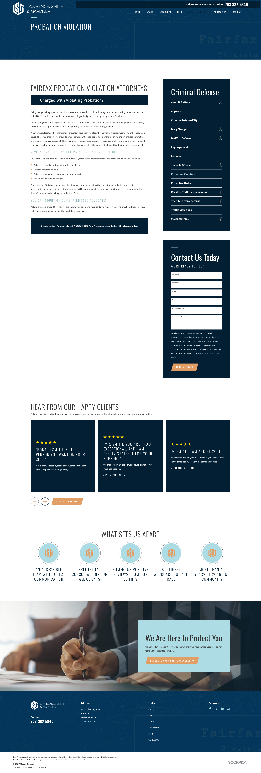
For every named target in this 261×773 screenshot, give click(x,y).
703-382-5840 (236, 4)
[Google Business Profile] (228, 709)
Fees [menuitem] (179, 12)
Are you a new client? (178, 308)
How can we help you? (179, 317)
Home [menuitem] (137, 12)
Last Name (175, 282)
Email (173, 300)
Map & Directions (88, 721)
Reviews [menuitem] (237, 12)
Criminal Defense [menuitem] (198, 12)
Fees (150, 715)
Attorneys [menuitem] (165, 12)
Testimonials (154, 727)
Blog (150, 733)
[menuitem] (194, 102)
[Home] (38, 8)
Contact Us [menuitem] (220, 12)
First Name (175, 274)
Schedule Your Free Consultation (172, 660)
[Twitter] (216, 709)
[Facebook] (210, 709)
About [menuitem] (150, 12)
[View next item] (45, 501)
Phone (174, 291)
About (151, 709)
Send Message (185, 367)
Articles (151, 721)
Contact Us (153, 739)
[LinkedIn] (222, 709)
